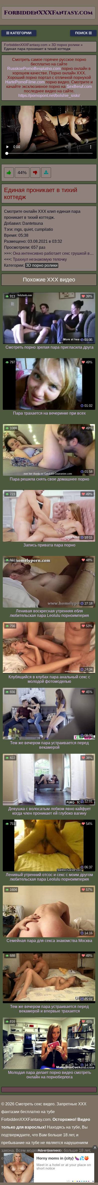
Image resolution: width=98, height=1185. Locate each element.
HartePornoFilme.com (24, 82)
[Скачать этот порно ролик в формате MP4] (46, 173)
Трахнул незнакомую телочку (40, 259)
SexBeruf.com (79, 86)
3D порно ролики (42, 265)
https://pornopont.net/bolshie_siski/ (49, 95)
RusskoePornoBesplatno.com (34, 68)
